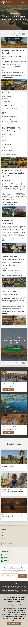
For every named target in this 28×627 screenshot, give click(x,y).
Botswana (17, 66)
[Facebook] (13, 34)
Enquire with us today (14, 348)
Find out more (8, 389)
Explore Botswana (14, 402)
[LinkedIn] (20, 34)
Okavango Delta (18, 189)
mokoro (15, 194)
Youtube (6, 560)
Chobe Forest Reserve (17, 298)
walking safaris (6, 194)
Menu (23, 2)
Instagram (7, 557)
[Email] (23, 34)
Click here (13, 204)
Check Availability (8, 543)
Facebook (7, 554)
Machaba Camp (6, 234)
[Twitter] (17, 34)
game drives (19, 193)
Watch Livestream (14, 623)
